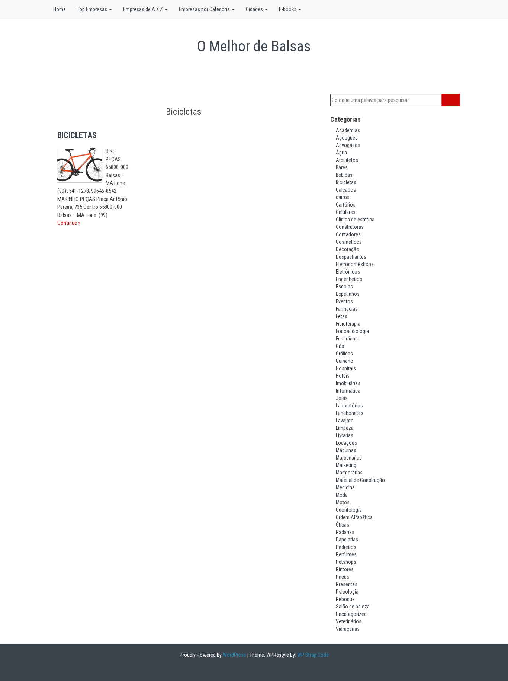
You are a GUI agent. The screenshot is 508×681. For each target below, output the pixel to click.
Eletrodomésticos (355, 264)
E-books (288, 9)
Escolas (344, 287)
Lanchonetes (349, 413)
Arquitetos (347, 160)
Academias (348, 130)
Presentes (346, 584)
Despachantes (351, 257)
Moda (342, 495)
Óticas (342, 525)
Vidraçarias (348, 629)
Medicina (345, 487)
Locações (346, 443)
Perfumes (346, 554)
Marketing (346, 465)
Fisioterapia (348, 324)
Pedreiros (346, 547)
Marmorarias (349, 473)
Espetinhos (348, 294)
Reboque (345, 599)
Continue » (68, 223)
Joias (342, 398)
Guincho (344, 361)
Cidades (255, 9)
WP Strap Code (312, 655)
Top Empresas (92, 9)
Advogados (348, 145)
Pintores (345, 569)
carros (343, 197)
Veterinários (348, 621)
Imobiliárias (348, 383)
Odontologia (349, 510)
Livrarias (344, 435)
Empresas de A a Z (143, 9)
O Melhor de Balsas (254, 46)
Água (341, 153)
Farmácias (347, 309)
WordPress (234, 655)
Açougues (347, 138)
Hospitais (346, 368)
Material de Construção (360, 480)
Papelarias (347, 540)
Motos (343, 502)
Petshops (346, 562)
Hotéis (343, 376)
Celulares (346, 212)
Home (59, 9)
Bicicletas (346, 182)
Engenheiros (349, 279)
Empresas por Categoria (205, 9)
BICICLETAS (77, 135)
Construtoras (350, 227)
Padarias (345, 532)
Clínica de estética (355, 220)
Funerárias (347, 339)
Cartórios (346, 205)
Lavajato (345, 420)
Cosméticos (349, 242)
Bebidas (344, 175)
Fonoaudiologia (352, 331)
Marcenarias (349, 458)
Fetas (341, 316)
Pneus (342, 577)
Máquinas (346, 450)
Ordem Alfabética (354, 517)
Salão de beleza (353, 607)
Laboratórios (349, 406)
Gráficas (344, 354)
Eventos (344, 301)
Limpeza (345, 428)
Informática (348, 391)
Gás (340, 346)
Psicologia (347, 592)
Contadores (348, 234)
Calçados (346, 190)
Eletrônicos (348, 272)
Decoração (347, 249)
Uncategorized (351, 614)
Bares (342, 167)
